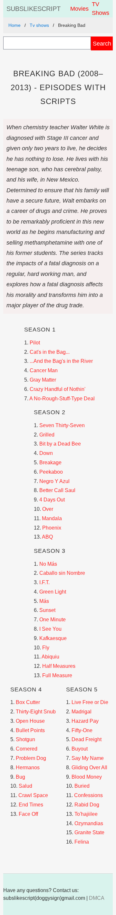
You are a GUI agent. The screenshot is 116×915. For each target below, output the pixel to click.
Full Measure (57, 675)
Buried (82, 786)
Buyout (80, 749)
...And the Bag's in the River (61, 361)
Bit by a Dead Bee (60, 444)
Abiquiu (50, 656)
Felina (81, 842)
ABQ (47, 537)
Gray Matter (43, 380)
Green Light (52, 591)
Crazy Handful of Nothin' (57, 389)
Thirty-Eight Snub (36, 711)
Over (47, 509)
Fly (45, 647)
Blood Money (87, 777)
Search (102, 43)
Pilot (35, 342)
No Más (48, 564)
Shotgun (25, 739)
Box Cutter (28, 702)
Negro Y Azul (54, 481)
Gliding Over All (89, 767)
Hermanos (28, 767)
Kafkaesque (53, 638)
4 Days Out (52, 499)
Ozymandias (88, 823)
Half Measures (58, 666)
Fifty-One (82, 730)
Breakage (50, 462)
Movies (79, 8)
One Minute (52, 619)
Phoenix (51, 528)
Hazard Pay (85, 721)
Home (14, 25)
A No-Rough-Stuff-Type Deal (62, 398)
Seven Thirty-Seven (62, 425)
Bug (20, 777)
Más (44, 601)
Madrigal (82, 711)
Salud (25, 786)
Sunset (47, 610)
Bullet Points (30, 730)
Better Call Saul (57, 490)
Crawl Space (33, 795)
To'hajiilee (86, 814)
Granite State (89, 832)
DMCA (96, 898)
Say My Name (88, 758)
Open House (30, 721)
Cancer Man (44, 370)
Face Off (28, 814)
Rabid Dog (86, 804)
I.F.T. (44, 582)
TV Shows (100, 8)
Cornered (26, 749)
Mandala (52, 518)
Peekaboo (51, 472)
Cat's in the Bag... (50, 352)
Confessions (88, 795)
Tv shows (39, 25)
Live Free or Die (90, 702)
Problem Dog (31, 758)
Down (46, 453)
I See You (50, 629)
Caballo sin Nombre (62, 573)
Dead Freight (87, 739)
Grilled (46, 434)
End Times (31, 804)
